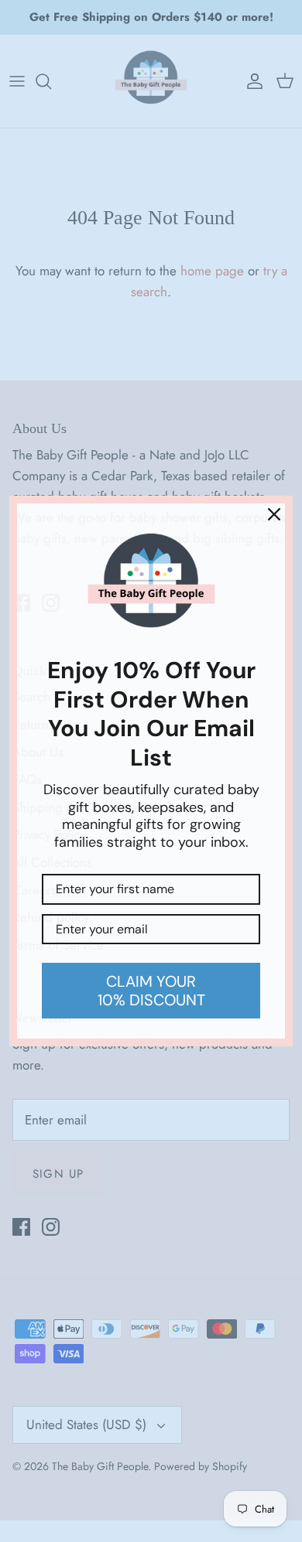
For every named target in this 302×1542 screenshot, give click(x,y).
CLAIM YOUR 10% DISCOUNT (151, 990)
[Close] (274, 514)
